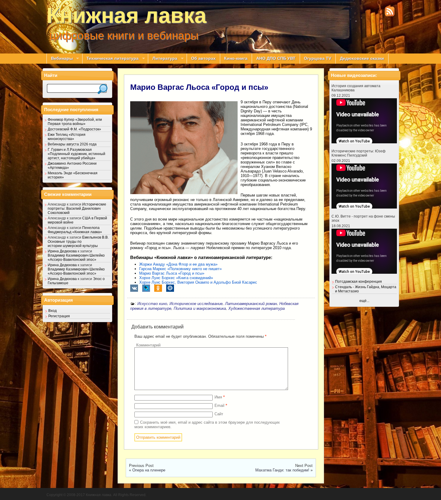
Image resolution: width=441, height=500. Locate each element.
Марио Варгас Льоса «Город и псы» (199, 87)
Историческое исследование (196, 303)
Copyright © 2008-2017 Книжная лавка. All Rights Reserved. (96, 495)
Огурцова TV (317, 58)
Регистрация (59, 316)
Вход (52, 311)
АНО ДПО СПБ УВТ (276, 58)
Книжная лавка (126, 15)
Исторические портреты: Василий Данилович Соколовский (77, 208)
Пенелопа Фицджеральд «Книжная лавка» (75, 230)
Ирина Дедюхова (62, 251)
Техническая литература (110, 58)
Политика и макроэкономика (200, 308)
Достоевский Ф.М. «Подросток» (74, 129)
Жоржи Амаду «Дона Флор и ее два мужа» (178, 264)
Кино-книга (236, 58)
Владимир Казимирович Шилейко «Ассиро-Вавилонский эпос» (76, 257)
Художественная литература (256, 308)
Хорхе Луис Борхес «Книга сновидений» (176, 278)
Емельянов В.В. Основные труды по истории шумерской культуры (78, 241)
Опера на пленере (148, 470)
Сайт (218, 414)
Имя (219, 397)
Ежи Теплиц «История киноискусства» (67, 137)
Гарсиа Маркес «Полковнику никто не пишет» (180, 269)
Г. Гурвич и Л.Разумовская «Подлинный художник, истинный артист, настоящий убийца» (76, 154)
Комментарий (148, 345)
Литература (162, 58)
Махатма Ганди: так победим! (282, 470)
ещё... (364, 301)
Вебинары (59, 58)
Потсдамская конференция (358, 281)
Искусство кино (152, 303)
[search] (102, 89)
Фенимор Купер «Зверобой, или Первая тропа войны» (75, 121)
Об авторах (203, 58)
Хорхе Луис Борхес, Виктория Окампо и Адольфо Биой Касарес (198, 282)
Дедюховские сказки (362, 58)
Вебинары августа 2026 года (72, 144)
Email (220, 405)
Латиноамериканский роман (251, 303)
